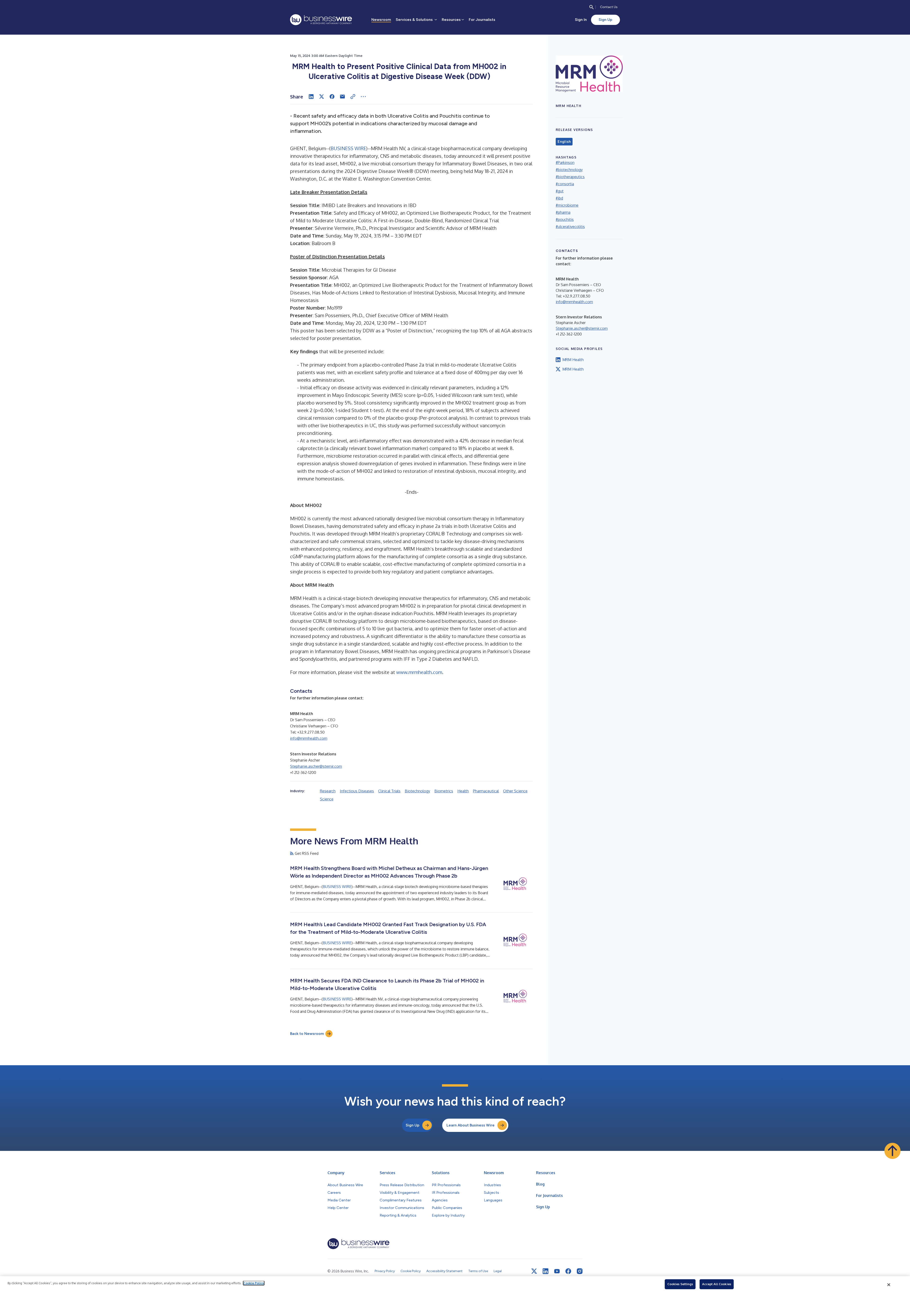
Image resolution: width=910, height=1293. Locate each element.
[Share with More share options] (363, 96)
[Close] (888, 1285)
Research (328, 791)
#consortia (565, 183)
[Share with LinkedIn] (311, 96)
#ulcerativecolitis (570, 226)
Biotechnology (417, 791)
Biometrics (443, 791)
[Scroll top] (892, 1151)
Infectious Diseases (357, 791)
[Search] (591, 7)
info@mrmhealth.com (308, 738)
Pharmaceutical (486, 791)
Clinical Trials (389, 791)
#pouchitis (565, 219)
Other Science (515, 791)
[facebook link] (568, 1271)
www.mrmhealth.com (419, 672)
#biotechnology (569, 169)
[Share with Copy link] (353, 96)
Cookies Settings (680, 1284)
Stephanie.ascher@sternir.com (316, 766)
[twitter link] (534, 1271)
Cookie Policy (253, 1283)
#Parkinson (565, 162)
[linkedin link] (545, 1271)
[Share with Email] (342, 96)
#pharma (563, 212)
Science (326, 799)
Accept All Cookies (716, 1284)
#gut (560, 191)
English (564, 142)
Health (463, 791)
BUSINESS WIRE (348, 148)
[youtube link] (557, 1271)
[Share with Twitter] (321, 96)
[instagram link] (579, 1271)
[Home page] (321, 19)
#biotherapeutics (570, 176)
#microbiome (567, 205)
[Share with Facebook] (332, 96)
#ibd (559, 198)
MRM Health (573, 359)
